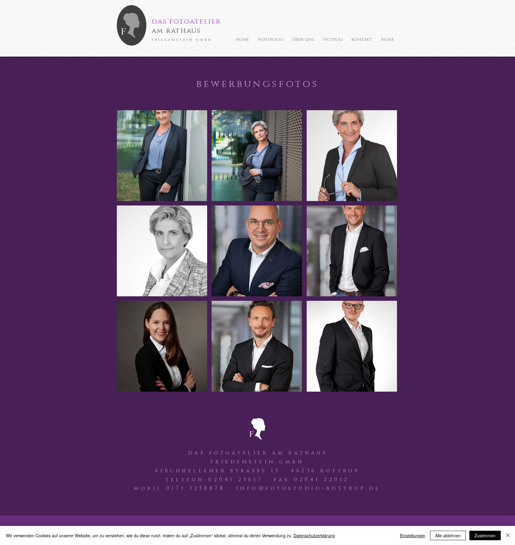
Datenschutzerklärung (314, 535)
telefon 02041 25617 (214, 479)
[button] (162, 155)
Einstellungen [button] (412, 535)
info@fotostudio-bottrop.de (308, 488)
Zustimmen (485, 535)
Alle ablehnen (448, 535)
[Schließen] (507, 535)
